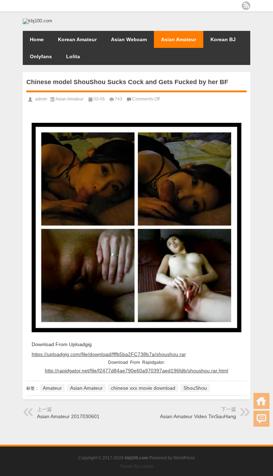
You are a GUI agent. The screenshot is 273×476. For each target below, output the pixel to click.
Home (37, 39)
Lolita (73, 56)
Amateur (52, 388)
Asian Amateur (178, 39)
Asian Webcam (129, 39)
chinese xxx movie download (143, 388)
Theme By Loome (136, 466)
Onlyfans (41, 56)
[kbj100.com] (37, 20)
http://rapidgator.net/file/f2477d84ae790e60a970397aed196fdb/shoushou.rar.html (136, 370)
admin (41, 99)
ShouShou (195, 388)
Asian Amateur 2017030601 (68, 416)
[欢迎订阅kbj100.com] (246, 5)
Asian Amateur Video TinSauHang (198, 416)
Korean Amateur (77, 39)
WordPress (184, 457)
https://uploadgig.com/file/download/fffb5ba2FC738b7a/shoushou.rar (109, 354)
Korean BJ (223, 39)
